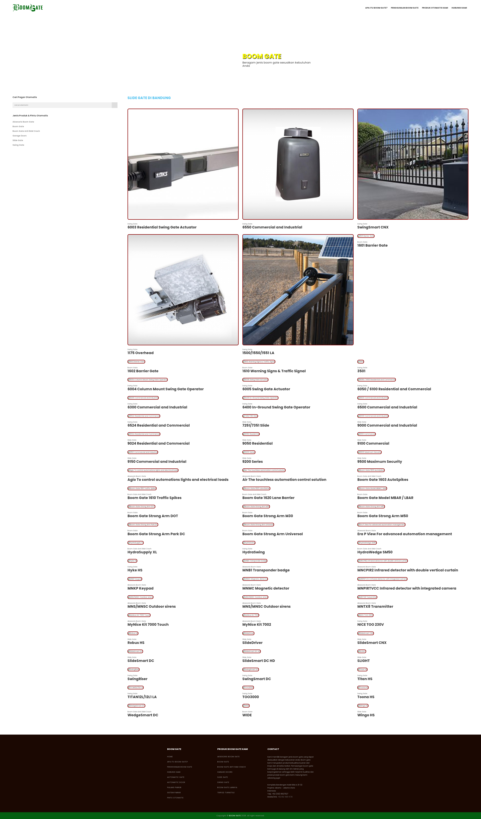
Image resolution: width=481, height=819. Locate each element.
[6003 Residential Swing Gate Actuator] (183, 164)
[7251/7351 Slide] (250, 416)
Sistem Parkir (174, 792)
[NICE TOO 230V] (365, 615)
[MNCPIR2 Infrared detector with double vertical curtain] (382, 560)
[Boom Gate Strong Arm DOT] (141, 506)
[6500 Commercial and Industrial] (373, 397)
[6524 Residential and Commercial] (144, 416)
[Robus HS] (133, 633)
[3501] (360, 361)
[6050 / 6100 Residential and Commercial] (376, 379)
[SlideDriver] (248, 633)
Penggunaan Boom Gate (404, 7)
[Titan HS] (362, 669)
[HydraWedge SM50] (367, 542)
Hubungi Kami (459, 7)
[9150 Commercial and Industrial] (143, 452)
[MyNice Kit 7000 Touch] (139, 615)
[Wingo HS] (363, 705)
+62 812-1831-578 (285, 797)
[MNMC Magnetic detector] (255, 579)
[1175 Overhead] (183, 289)
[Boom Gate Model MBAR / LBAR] (372, 488)
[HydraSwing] (248, 542)
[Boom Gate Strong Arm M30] (256, 506)
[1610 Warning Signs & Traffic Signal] (258, 361)
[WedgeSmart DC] (136, 705)
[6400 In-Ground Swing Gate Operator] (260, 397)
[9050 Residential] (251, 434)
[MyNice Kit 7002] (250, 615)
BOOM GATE (235, 815)
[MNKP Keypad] (135, 579)
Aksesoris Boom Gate (23, 121)
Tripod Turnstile (226, 792)
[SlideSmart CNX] (365, 633)
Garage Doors (20, 135)
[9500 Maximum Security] (369, 452)
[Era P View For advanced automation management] (381, 524)
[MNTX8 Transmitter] (367, 597)
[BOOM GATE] (28, 8)
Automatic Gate (175, 777)
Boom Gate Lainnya (227, 787)
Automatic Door (176, 782)
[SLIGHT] (361, 651)
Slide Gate (18, 140)
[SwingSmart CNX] (413, 164)
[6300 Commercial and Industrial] (143, 397)
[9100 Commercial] (366, 434)
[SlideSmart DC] (135, 651)
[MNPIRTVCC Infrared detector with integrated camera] (382, 579)
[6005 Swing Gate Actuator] (255, 379)
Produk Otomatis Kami (435, 7)
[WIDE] (246, 705)
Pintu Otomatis (175, 797)
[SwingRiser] (134, 669)
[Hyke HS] (132, 560)
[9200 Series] (248, 452)
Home (170, 756)
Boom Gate (18, 126)
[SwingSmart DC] (250, 669)
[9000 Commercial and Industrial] (373, 416)
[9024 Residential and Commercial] (144, 434)
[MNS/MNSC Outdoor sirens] (140, 597)
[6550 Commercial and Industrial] (298, 164)
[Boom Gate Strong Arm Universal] (258, 524)
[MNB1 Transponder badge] (254, 560)
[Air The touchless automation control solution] (264, 470)
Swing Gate (18, 145)
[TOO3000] (248, 687)
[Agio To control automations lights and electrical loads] (153, 470)
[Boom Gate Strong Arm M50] (371, 506)
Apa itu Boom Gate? (376, 7)
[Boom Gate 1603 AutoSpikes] (371, 470)
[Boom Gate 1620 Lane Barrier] (256, 488)
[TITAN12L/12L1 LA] (136, 687)
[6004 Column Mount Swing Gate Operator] (148, 379)
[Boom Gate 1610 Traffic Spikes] (142, 488)
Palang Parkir (174, 787)
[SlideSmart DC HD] (251, 651)
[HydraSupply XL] (136, 542)
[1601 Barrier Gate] (366, 236)
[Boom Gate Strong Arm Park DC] (143, 524)
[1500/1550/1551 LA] (298, 289)
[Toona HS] (363, 687)
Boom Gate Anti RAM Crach (26, 131)
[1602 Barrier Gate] (136, 361)
